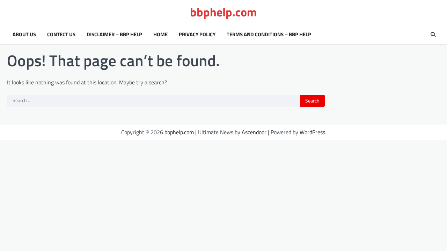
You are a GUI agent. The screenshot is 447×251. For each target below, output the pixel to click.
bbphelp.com (223, 12)
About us (24, 34)
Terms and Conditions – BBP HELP (269, 34)
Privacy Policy (197, 34)
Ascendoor (254, 132)
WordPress (312, 132)
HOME (160, 34)
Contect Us (61, 34)
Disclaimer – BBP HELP (114, 34)
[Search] (433, 34)
